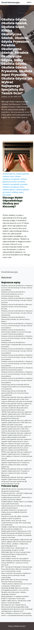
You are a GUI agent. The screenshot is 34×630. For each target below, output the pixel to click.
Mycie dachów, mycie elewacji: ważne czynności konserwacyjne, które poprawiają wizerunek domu (16, 523)
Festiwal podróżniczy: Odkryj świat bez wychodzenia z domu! (14, 555)
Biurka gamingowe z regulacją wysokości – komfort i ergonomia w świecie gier (15, 597)
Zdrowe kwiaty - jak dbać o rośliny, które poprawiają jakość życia (14, 545)
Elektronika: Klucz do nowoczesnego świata (16, 552)
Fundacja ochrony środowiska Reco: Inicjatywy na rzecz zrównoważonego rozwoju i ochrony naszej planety (17, 288)
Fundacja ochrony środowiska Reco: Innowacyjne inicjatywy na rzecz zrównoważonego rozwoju (13, 294)
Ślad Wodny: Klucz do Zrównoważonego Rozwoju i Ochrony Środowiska (14, 581)
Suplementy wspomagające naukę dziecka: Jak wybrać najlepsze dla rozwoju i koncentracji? (16, 540)
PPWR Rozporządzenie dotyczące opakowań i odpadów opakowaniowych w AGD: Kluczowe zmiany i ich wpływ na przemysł (16, 422)
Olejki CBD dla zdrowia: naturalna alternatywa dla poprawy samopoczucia (16, 490)
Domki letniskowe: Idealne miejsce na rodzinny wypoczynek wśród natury (17, 503)
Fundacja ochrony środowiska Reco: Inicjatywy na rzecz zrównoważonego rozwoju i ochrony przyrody (17, 300)
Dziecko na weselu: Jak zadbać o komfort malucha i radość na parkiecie (15, 517)
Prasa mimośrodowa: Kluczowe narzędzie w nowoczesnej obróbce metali (16, 570)
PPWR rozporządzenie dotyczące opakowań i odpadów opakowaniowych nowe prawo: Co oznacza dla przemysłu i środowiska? (16, 435)
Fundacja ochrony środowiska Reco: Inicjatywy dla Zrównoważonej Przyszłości (17, 369)
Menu (28, 2)
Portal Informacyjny (10, 2)
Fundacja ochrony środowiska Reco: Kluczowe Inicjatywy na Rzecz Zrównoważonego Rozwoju (16, 307)
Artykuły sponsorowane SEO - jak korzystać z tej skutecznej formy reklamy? (16, 498)
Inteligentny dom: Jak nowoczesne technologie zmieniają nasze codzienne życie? (17, 610)
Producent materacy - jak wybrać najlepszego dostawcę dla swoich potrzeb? (16, 494)
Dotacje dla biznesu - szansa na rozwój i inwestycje (14, 564)
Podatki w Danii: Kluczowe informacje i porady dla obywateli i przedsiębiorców (16, 528)
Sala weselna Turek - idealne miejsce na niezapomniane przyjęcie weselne (14, 549)
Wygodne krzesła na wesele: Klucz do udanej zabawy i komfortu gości (16, 507)
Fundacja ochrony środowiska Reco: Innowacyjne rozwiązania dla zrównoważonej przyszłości (16, 344)
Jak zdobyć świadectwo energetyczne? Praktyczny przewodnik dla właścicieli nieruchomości (14, 512)
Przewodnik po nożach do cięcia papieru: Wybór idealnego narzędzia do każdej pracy (16, 559)
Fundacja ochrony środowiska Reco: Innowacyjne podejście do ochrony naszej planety (15, 319)
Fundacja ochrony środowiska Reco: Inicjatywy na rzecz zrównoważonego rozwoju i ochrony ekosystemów (17, 313)
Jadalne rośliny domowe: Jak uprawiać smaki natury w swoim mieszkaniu (16, 602)
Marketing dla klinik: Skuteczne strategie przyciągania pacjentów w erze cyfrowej (15, 589)
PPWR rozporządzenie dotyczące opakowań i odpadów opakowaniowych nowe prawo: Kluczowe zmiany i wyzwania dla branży (16, 448)
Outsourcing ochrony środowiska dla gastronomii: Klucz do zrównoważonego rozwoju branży (15, 393)
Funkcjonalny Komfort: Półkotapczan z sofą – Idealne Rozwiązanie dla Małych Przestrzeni (16, 532)
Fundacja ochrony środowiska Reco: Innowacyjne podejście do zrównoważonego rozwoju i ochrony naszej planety (16, 332)
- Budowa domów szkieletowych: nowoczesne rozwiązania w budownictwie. (16, 585)
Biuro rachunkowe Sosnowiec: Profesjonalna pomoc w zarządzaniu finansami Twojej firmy (16, 614)
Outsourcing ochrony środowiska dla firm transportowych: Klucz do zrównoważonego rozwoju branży (16, 387)
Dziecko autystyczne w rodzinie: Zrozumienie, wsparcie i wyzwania (16, 536)
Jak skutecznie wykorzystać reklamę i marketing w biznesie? (13, 593)
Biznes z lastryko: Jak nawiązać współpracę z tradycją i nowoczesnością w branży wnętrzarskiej (16, 575)
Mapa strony (6, 277)
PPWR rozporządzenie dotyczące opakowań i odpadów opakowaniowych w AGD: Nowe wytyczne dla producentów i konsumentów (16, 429)
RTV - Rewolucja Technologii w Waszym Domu (16, 567)
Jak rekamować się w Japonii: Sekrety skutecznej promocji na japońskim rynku (14, 606)
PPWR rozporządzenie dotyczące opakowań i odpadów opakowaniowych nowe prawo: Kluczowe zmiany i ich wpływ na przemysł (16, 441)
